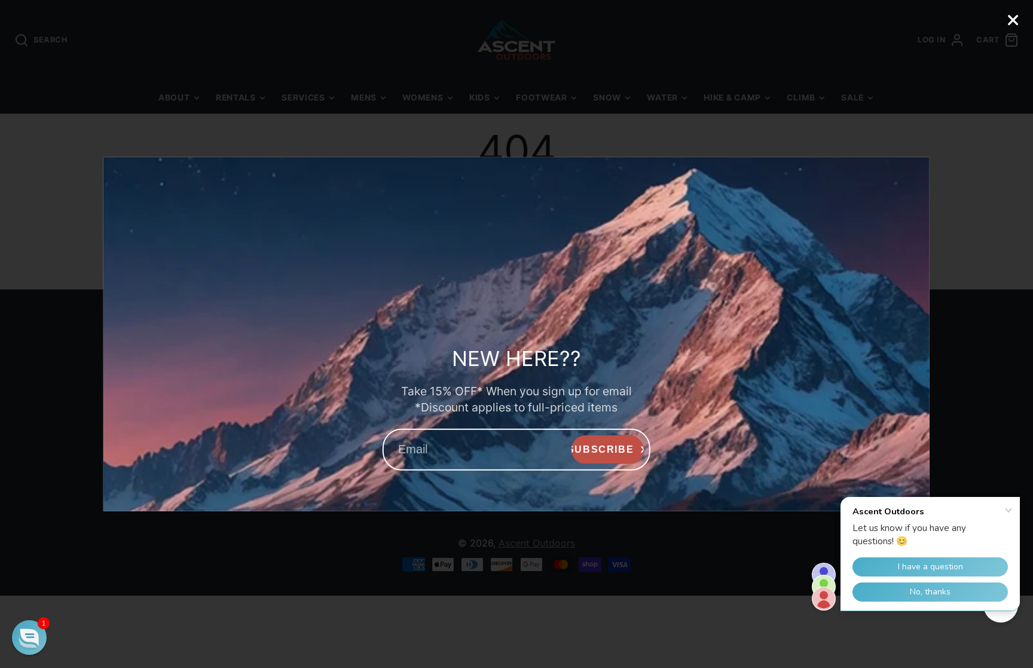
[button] (29, 637)
